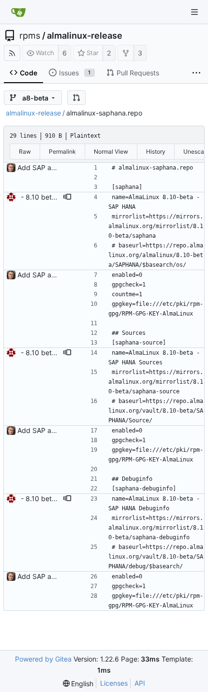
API (139, 683)
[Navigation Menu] (194, 12)
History (155, 151)
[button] (76, 97)
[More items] (196, 73)
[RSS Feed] (12, 53)
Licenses (114, 683)
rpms (29, 36)
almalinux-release (84, 36)
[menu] (78, 683)
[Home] (18, 12)
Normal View (111, 151)
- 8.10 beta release (50, 197)
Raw (25, 151)
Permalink (62, 151)
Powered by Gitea (43, 659)
